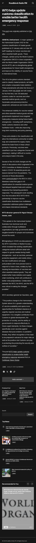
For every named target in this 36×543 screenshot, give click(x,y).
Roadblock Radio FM (18, 3)
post (7, 31)
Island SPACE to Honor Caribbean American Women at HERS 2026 (19, 460)
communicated (11, 179)
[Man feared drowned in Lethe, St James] (6, 473)
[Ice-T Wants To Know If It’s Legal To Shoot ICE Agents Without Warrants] (10, 395)
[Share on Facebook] (4, 372)
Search (4, 410)
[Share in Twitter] (7, 372)
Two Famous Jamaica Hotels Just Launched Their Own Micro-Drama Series (19, 427)
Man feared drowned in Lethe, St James (22, 470)
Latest (4, 25)
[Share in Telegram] (11, 372)
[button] (3, 3)
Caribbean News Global (10, 360)
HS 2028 (16, 91)
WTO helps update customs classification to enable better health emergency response (15, 354)
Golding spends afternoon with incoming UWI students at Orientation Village (21, 438)
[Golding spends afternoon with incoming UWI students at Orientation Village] (6, 440)
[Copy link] (14, 372)
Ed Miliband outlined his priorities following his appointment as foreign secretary (19, 450)
